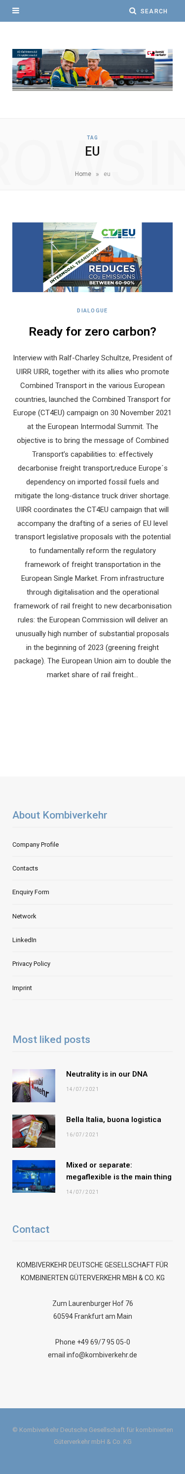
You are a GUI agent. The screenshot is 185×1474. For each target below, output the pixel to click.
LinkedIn (24, 940)
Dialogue (92, 310)
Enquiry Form (30, 892)
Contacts (25, 868)
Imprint (22, 988)
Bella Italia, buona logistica (113, 1119)
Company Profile (35, 844)
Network (24, 916)
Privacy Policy (31, 963)
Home (83, 174)
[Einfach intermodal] (92, 70)
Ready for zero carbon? (92, 331)
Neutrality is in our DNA (107, 1074)
